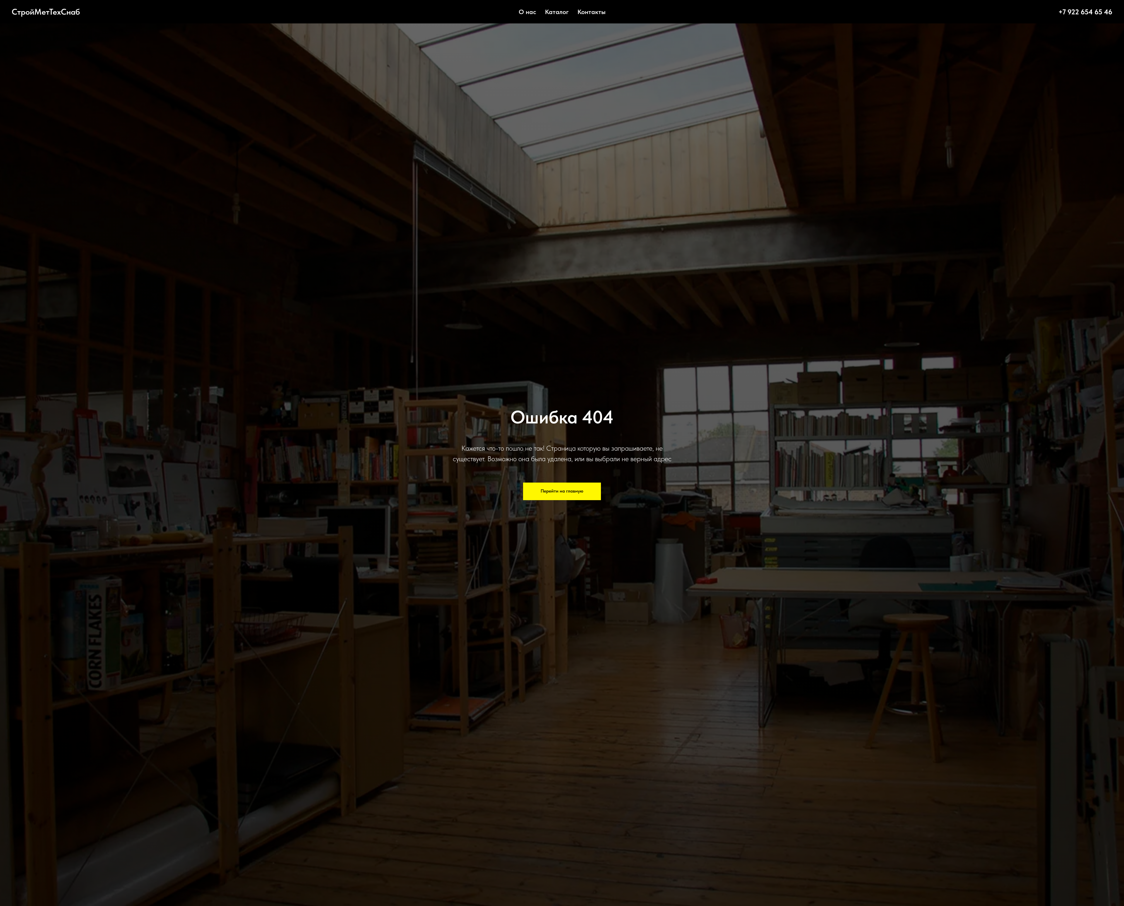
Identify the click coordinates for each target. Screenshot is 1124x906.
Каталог (557, 12)
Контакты (592, 12)
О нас (527, 12)
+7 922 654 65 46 (1085, 12)
